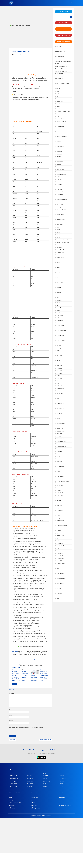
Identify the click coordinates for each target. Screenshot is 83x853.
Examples (59, 229)
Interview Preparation (61, 340)
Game (58, 259)
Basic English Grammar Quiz (60, 56)
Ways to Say (59, 575)
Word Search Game (63, 22)
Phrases (58, 418)
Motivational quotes (61, 385)
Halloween (59, 287)
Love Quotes (12, 772)
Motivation (59, 383)
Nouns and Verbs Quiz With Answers (62, 83)
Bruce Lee (62, 772)
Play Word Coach (63, 11)
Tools (58, 540)
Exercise (58, 232)
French (58, 254)
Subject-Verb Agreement (62, 525)
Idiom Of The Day (34, 797)
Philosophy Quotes (14, 778)
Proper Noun (59, 453)
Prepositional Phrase (61, 438)
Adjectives (59, 108)
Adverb (58, 113)
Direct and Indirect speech (62, 212)
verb (57, 565)
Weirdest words (60, 581)
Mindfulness (59, 375)
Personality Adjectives (61, 411)
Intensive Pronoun (60, 325)
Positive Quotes (30, 783)
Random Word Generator (64, 29)
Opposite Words (60, 400)
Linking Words (59, 365)
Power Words (59, 433)
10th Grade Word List (59, 49)
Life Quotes (59, 360)
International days (60, 335)
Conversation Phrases (61, 191)
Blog (44, 2)
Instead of (59, 322)
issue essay (59, 345)
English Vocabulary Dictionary (15, 802)
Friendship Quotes (60, 257)
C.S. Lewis (62, 775)
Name (10, 709)
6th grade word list (59, 76)
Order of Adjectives (60, 403)
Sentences (59, 500)
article (58, 131)
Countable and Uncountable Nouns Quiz (63, 61)
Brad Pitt (45, 784)
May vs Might (59, 370)
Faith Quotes (29, 775)
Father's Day (59, 247)
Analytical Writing (60, 126)
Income (58, 310)
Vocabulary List (37, 2)
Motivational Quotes (31, 784)
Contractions (15, 54)
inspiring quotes (60, 320)
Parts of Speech (60, 406)
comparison (59, 164)
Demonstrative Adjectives (62, 199)
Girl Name (58, 267)
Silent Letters (59, 505)
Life (57, 358)
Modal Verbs (59, 378)
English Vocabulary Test (60, 51)
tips (57, 538)
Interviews (59, 343)
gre (57, 277)
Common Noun (59, 156)
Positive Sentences (61, 423)
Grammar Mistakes (60, 275)
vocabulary (59, 570)
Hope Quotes (59, 300)
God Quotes (12, 780)
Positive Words (60, 426)
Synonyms (59, 530)
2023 (58, 93)
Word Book (49, 2)
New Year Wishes (60, 393)
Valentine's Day (60, 560)
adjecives (58, 106)
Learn (58, 353)
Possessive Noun (60, 428)
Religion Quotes (30, 781)
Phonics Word (59, 413)
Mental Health (59, 373)
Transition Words (60, 543)
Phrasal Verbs (59, 416)
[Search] (71, 17)
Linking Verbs (59, 363)
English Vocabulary (13, 800)
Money (58, 380)
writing (58, 596)
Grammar (25, 54)
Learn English (12, 808)
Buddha (61, 773)
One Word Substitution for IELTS (61, 66)
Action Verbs (59, 103)
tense (58, 533)
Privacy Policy (62, 797)
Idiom (54, 2)
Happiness (59, 292)
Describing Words (60, 207)
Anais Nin (45, 778)
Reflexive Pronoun (60, 479)
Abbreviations (59, 98)
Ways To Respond (60, 573)
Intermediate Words (61, 332)
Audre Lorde (45, 780)
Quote (63, 2)
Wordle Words (59, 591)
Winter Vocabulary (60, 583)
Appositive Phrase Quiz (59, 58)
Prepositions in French (61, 441)
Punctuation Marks (60, 466)
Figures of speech (60, 249)
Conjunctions (59, 179)
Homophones (59, 297)
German (58, 262)
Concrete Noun (60, 171)
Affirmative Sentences (61, 121)
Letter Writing (59, 355)
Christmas (59, 144)
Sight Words (59, 502)
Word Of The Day (28, 2)
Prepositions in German (61, 443)
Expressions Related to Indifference (64, 239)
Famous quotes (60, 244)
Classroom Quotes (30, 780)
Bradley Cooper (46, 786)
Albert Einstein (46, 775)
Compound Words (60, 169)
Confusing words (60, 176)
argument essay (60, 129)
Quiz (67, 2)
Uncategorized (60, 553)
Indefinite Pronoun (60, 312)
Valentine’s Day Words (61, 563)
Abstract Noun (60, 101)
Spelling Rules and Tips (61, 518)
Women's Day (59, 586)
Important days (60, 307)
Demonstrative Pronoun (61, 202)
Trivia (58, 548)
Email (10, 715)
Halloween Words (60, 290)
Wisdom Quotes (13, 783)
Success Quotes (30, 786)
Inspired (58, 317)
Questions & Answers (13, 799)
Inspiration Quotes (30, 776)
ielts (57, 305)
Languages (59, 350)
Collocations (59, 151)
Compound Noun (60, 166)
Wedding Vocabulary (61, 578)
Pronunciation (59, 451)
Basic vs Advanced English (62, 136)
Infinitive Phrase (60, 315)
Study (58, 523)
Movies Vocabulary (60, 388)
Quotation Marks (60, 468)
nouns (58, 398)
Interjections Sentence (61, 330)
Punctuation (59, 463)
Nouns (10, 797)
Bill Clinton (45, 783)
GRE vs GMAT (59, 280)
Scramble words (60, 495)
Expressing (59, 234)
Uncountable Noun (60, 555)
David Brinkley (62, 783)
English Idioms (12, 807)
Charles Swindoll (63, 778)
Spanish (58, 513)
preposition (59, 436)
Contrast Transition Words (62, 186)
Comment (11, 693)
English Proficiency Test (60, 63)
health (58, 295)
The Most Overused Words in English (62, 81)
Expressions (59, 237)
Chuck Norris (62, 780)
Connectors (59, 181)
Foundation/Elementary (61, 252)
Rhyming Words (60, 487)
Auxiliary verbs (59, 134)
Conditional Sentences (61, 174)
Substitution (59, 528)
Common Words (60, 159)
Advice (58, 116)
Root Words (59, 490)
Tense (32, 803)
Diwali (58, 217)
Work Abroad (59, 593)
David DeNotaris (63, 784)
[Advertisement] (30, 16)
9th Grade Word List (59, 54)
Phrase (58, 2)
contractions (14, 684)
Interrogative (59, 338)
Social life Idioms (60, 510)
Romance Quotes (13, 786)
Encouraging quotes (61, 219)
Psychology (59, 458)
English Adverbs (34, 807)
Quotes (58, 471)
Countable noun (60, 194)
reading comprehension (61, 473)
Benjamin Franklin (46, 781)
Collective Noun (60, 149)
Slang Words (59, 508)
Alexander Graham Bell (47, 776)
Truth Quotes (13, 781)
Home (22, 2)
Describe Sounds (60, 204)
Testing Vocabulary (60, 535)
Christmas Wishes (60, 146)
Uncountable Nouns (60, 558)
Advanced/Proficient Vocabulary (63, 111)
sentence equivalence (61, 497)
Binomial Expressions (61, 139)
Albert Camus (46, 773)
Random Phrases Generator (63, 41)
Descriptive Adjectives (61, 209)
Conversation (59, 189)
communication (60, 161)
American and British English (62, 123)
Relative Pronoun (60, 485)
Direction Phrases (60, 214)
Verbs (58, 568)
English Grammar (20, 54)
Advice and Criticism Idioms (62, 118)
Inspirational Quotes (14, 775)
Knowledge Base (60, 348)
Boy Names (59, 141)
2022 (58, 91)
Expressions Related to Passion (63, 242)
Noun (58, 395)
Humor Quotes (13, 776)
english (58, 222)
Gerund (58, 264)
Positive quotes (60, 421)
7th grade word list (59, 73)
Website (11, 720)
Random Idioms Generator (63, 35)
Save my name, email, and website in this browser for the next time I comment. (26, 727)
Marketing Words (60, 368)
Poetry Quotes (13, 784)
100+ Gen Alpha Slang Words (61, 71)
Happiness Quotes (30, 772)
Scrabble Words (60, 492)
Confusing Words (34, 799)
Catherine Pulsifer (63, 776)
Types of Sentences (61, 550)
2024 (58, 96)
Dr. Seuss (62, 786)
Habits (58, 285)
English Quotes (12, 805)
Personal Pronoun (60, 408)
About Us (61, 799)
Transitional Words (60, 545)
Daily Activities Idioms (61, 196)
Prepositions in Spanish (61, 446)
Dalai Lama (62, 781)
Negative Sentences (61, 390)
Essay (58, 227)
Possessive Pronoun (61, 431)
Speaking (58, 515)
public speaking (60, 461)
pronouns (58, 448)
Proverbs (58, 456)
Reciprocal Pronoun (60, 476)
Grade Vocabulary (60, 270)
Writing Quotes (30, 778)
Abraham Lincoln (46, 772)
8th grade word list (59, 68)
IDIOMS (58, 302)
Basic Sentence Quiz (59, 78)
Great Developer (60, 282)
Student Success (60, 520)
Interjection (59, 327)
